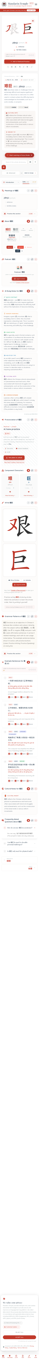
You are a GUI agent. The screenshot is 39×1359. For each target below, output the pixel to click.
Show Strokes (15, 580)
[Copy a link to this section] (32, 190)
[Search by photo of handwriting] (30, 162)
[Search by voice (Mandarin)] (35, 162)
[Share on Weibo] (23, 66)
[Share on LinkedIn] (15, 66)
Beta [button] (31, 3)
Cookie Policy (13, 1348)
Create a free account (22, 282)
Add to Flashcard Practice (21, 61)
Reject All (19, 1332)
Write (18, 697)
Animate (28, 580)
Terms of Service (22, 1348)
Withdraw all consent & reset (28, 1341)
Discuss (31, 697)
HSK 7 (17, 76)
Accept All (19, 1337)
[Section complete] (28, 221)
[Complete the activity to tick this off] (28, 190)
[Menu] (36, 4)
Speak (24, 697)
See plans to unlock (15, 458)
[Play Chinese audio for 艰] (10, 491)
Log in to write (20, 584)
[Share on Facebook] (11, 66)
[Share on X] (8, 66)
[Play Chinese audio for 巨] (28, 491)
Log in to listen (20, 278)
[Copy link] (31, 66)
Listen (12, 697)
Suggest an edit (28, 80)
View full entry (9, 495)
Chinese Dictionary (9, 76)
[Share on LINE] (27, 66)
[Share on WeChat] (19, 66)
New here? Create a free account (14, 462)
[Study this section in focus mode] (35, 190)
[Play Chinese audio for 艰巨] (33, 21)
